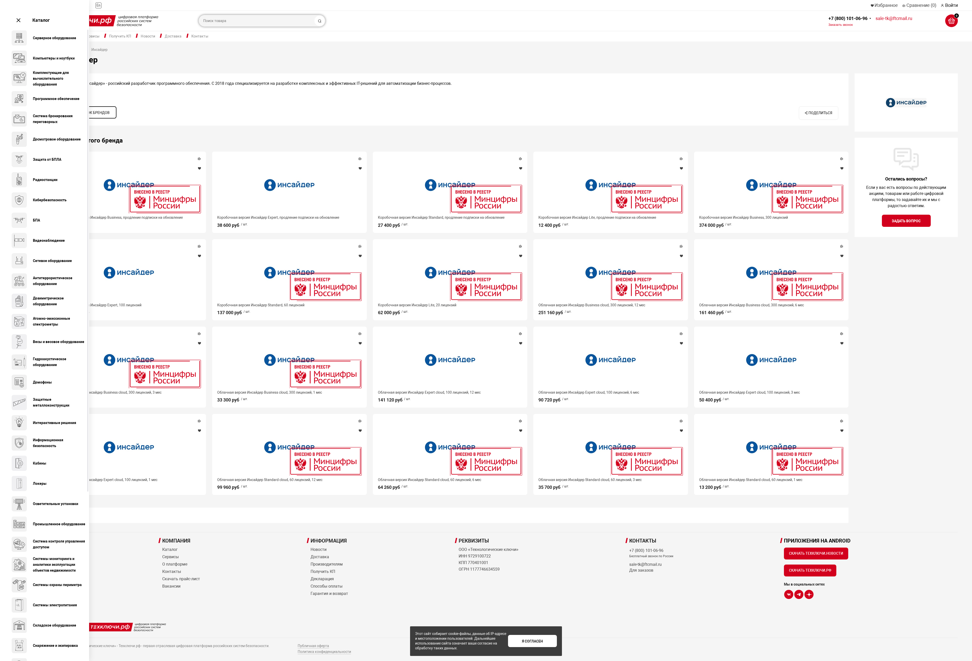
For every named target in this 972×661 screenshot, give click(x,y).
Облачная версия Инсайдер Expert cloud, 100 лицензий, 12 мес (429, 392)
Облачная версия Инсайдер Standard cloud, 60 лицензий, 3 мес (590, 480)
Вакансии (171, 586)
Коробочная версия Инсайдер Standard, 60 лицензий (261, 305)
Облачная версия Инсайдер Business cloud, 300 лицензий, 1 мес (269, 392)
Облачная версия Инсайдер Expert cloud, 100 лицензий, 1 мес (107, 480)
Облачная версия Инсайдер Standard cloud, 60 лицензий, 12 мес (269, 480)
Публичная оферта (313, 646)
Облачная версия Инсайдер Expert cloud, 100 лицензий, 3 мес (749, 392)
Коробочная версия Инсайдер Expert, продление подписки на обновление (278, 217)
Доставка (173, 36)
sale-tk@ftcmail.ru (894, 18)
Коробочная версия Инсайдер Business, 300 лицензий (743, 217)
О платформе (174, 564)
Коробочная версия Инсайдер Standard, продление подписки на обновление (441, 217)
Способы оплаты (326, 586)
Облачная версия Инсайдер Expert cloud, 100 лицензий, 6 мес (588, 392)
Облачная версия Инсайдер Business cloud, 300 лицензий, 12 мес (591, 305)
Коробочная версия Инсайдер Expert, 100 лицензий (99, 305)
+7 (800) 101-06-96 (847, 21)
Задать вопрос (906, 221)
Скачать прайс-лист (181, 578)
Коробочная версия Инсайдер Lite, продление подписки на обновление (597, 217)
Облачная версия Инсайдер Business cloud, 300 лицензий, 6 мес (751, 305)
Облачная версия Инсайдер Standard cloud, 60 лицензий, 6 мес (429, 480)
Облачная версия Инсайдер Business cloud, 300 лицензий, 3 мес (109, 392)
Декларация (322, 578)
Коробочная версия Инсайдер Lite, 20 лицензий (417, 305)
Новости (148, 36)
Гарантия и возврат (329, 593)
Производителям (327, 564)
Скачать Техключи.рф (810, 570)
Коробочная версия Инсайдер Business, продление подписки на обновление (120, 217)
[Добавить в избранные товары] (199, 168)
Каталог (41, 20)
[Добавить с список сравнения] (199, 159)
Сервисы (92, 36)
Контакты (199, 36)
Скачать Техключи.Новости (816, 553)
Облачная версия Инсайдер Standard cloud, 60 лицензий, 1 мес (750, 480)
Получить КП (120, 36)
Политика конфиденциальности (324, 652)
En (98, 5)
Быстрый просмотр (129, 185)
